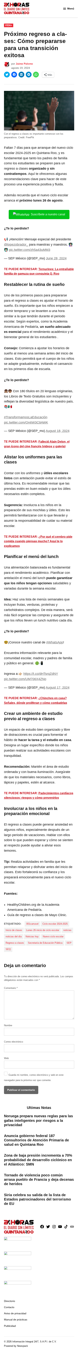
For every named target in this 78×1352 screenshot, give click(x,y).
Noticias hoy (32, 936)
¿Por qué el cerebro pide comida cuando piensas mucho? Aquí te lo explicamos (38, 541)
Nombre (8, 1025)
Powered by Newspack (16, 1346)
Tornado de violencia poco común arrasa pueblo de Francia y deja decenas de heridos (39, 1179)
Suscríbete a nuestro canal (48, 214)
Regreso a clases (15, 943)
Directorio (9, 1301)
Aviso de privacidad (15, 1313)
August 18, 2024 (57, 431)
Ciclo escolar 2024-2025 (55, 924)
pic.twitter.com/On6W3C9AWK (26, 422)
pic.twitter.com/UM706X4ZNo (25, 679)
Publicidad (10, 1325)
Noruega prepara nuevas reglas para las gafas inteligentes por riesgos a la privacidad (38, 1120)
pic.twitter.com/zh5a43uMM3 (29, 250)
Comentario (11, 988)
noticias (67, 930)
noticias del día (14, 936)
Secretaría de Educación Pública (45, 943)
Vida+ (8, 25)
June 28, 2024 (56, 258)
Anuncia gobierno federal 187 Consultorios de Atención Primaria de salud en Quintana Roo (36, 1140)
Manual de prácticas (15, 1319)
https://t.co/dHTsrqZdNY (40, 674)
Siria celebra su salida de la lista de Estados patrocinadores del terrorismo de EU (37, 1199)
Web (6, 1058)
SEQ (8, 949)
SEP (69, 943)
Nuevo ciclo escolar (53, 936)
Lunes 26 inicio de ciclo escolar (42, 930)
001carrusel (32, 924)
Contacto (9, 1307)
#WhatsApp (54, 642)
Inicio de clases (14, 930)
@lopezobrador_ (16, 244)
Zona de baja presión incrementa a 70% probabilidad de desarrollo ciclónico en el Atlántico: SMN (38, 1159)
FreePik (30, 137)
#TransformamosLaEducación (25, 417)
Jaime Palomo (24, 63)
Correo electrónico (13, 1042)
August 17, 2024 (57, 687)
